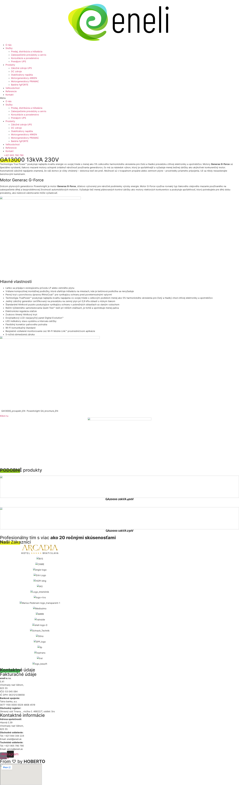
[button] (119, 98)
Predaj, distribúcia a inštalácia (26, 51)
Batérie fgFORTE (19, 84)
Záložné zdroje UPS (21, 68)
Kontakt (10, 94)
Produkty (10, 64)
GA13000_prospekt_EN (13, 411)
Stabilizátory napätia (22, 74)
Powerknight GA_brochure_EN (42, 411)
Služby (9, 48)
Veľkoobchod (13, 88)
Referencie (11, 91)
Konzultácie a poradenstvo (25, 58)
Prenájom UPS (18, 61)
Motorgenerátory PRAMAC (25, 81)
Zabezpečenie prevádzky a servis (28, 54)
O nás (8, 44)
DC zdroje (16, 71)
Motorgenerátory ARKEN (24, 78)
